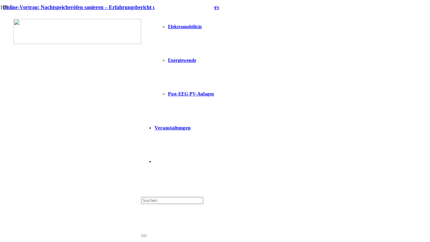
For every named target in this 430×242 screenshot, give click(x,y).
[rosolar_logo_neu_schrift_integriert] (77, 42)
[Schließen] (143, 236)
